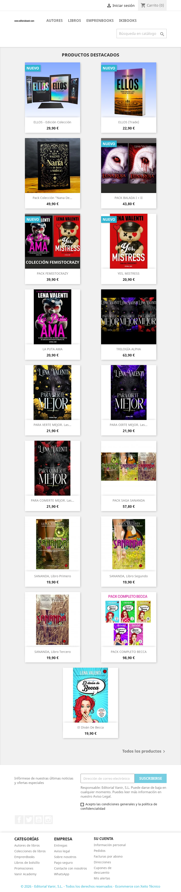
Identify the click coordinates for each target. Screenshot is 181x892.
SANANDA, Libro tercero (52, 652)
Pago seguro (63, 862)
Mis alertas (102, 878)
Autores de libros (27, 845)
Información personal (110, 845)
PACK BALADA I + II (129, 198)
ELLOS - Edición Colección (52, 122)
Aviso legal (62, 851)
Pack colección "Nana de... (52, 198)
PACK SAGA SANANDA (129, 500)
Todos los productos (144, 751)
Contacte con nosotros (70, 868)
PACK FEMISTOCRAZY (52, 273)
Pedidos (100, 851)
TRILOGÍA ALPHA (128, 349)
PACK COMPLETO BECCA (129, 652)
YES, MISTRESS (129, 273)
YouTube (38, 819)
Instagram (48, 819)
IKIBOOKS (128, 20)
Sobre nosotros (65, 857)
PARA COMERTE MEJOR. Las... (52, 500)
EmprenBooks (100, 20)
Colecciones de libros (30, 851)
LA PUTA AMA (52, 349)
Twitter (29, 819)
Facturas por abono (108, 856)
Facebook (19, 819)
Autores (54, 20)
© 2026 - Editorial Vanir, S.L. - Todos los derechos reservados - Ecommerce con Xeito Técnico (90, 886)
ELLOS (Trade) (128, 122)
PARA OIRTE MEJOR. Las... (128, 425)
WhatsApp (61, 874)
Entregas (60, 845)
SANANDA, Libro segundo (128, 576)
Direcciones (102, 862)
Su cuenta (103, 838)
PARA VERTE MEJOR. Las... (52, 425)
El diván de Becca (90, 727)
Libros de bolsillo (27, 862)
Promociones (23, 868)
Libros (74, 20)
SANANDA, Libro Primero (52, 576)
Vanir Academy (25, 874)
